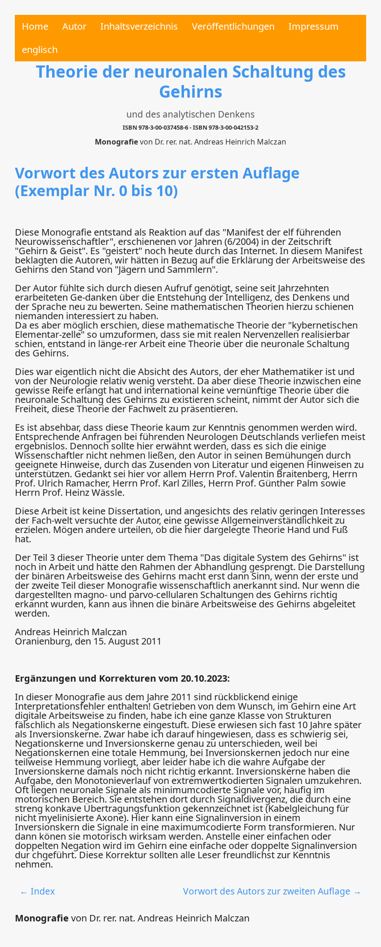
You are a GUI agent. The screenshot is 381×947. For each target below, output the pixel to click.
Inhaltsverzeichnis (139, 26)
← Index (37, 891)
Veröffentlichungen (233, 26)
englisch (40, 49)
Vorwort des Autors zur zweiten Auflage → (272, 891)
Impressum (314, 26)
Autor (74, 26)
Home (35, 26)
